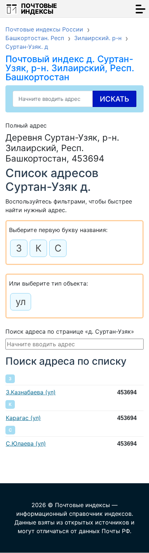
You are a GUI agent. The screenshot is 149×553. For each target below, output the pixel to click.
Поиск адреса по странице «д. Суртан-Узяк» (69, 331)
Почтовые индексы (39, 8)
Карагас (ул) (23, 417)
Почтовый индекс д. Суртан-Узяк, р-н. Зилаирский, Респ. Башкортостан (69, 67)
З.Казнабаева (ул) (31, 392)
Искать (114, 99)
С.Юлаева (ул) (26, 443)
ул (21, 301)
